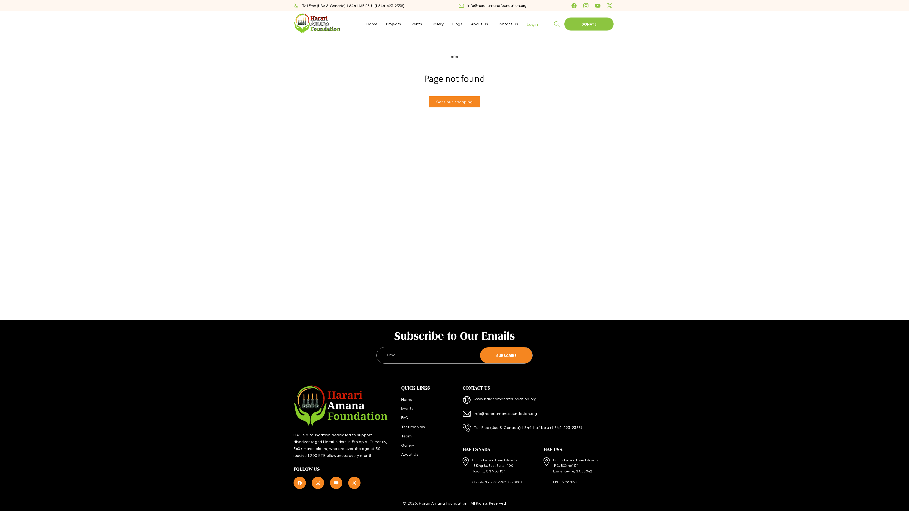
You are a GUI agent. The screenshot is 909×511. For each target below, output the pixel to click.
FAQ (405, 417)
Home (406, 399)
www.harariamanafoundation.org (505, 398)
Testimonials (413, 426)
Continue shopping (454, 102)
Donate (589, 24)
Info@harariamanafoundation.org (497, 5)
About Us (410, 454)
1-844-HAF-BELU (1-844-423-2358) (375, 5)
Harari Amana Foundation (443, 503)
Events (407, 408)
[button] (557, 24)
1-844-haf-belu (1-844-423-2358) (551, 427)
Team (406, 436)
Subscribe (506, 355)
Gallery (407, 445)
